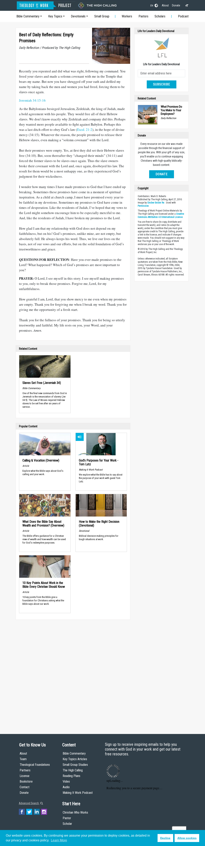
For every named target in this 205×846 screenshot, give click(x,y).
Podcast (183, 16)
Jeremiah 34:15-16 (32, 100)
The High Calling (73, 770)
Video (66, 781)
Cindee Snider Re (155, 202)
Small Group (101, 16)
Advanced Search (29, 803)
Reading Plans (71, 776)
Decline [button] (165, 838)
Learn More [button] (59, 840)
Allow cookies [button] (187, 838)
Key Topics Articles (75, 759)
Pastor (67, 818)
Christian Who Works (75, 812)
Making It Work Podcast (78, 793)
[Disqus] (73, 673)
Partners (25, 770)
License (24, 776)
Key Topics (55, 16)
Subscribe (161, 84)
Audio (66, 787)
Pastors (143, 16)
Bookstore (26, 781)
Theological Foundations (35, 765)
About (165, 5)
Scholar (67, 824)
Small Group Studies (75, 765)
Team (23, 759)
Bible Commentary (27, 16)
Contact (24, 787)
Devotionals (78, 16)
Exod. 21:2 (84, 129)
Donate (176, 5)
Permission (143, 205)
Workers (127, 16)
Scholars (160, 16)
